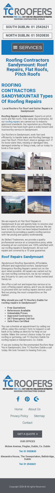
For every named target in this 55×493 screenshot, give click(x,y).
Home (19, 409)
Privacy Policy (19, 416)
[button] (27, 47)
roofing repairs (12, 121)
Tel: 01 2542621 (27, 464)
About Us (34, 409)
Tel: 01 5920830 (27, 451)
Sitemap (39, 416)
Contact (27, 422)
